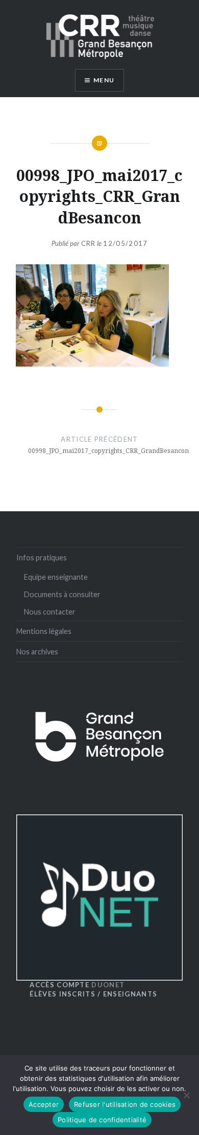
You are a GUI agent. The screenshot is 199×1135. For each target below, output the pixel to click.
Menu (103, 80)
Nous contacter (50, 611)
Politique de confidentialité (102, 1120)
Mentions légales (43, 631)
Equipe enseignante (56, 577)
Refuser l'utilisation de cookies (125, 1104)
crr (88, 243)
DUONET (77, 985)
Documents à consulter (62, 594)
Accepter (44, 1104)
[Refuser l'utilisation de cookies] (186, 1095)
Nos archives (37, 651)
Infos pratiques (41, 557)
